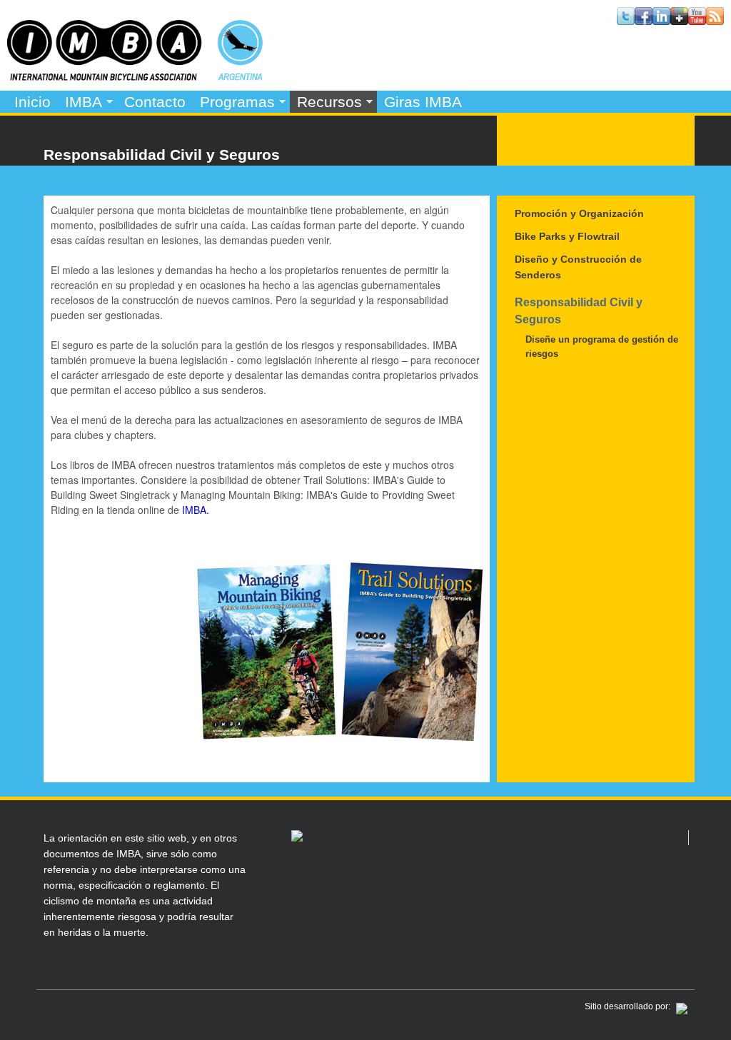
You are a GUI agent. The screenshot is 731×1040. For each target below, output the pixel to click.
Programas (234, 103)
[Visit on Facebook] (643, 21)
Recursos (326, 103)
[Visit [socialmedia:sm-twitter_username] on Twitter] (626, 21)
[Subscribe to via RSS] (715, 21)
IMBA (80, 103)
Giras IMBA (423, 102)
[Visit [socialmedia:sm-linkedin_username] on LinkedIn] (661, 21)
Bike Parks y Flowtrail (567, 236)
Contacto (155, 102)
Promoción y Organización (579, 213)
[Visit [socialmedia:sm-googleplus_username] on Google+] (679, 21)
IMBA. (195, 510)
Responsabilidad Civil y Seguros (578, 310)
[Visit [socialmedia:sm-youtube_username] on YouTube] (697, 21)
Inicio (32, 102)
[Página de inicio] (135, 76)
